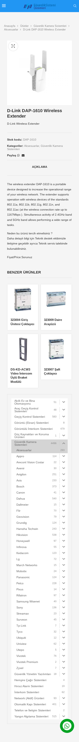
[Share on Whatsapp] (18, 155)
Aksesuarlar (11, 29)
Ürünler (24, 25)
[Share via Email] (23, 155)
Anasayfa (9, 25)
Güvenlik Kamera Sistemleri (50, 25)
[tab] (39, 166)
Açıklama (39, 166)
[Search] (75, 6)
